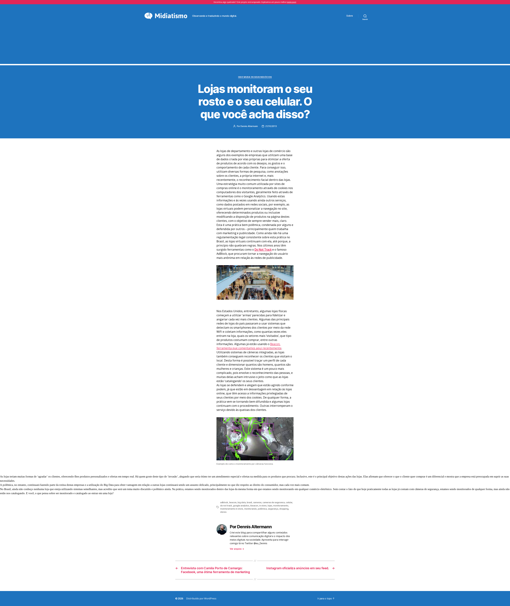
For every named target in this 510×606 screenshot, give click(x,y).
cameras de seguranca (274, 502)
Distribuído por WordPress (201, 598)
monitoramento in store (231, 508)
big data (242, 502)
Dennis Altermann (249, 126)
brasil (249, 502)
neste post (291, 2)
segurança (273, 508)
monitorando (250, 508)
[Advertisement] (255, 45)
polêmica (262, 508)
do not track (226, 505)
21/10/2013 (271, 126)
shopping (283, 508)
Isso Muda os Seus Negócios (255, 77)
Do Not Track (263, 249)
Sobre (349, 15)
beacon (233, 502)
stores (223, 512)
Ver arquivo (237, 548)
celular (289, 502)
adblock (224, 502)
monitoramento (280, 505)
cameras (257, 502)
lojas (270, 505)
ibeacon (254, 505)
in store (263, 505)
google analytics (241, 505)
